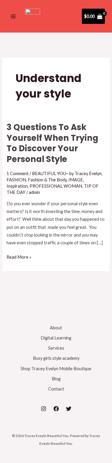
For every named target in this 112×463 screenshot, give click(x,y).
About (56, 327)
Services (56, 348)
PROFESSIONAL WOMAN (56, 186)
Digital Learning (56, 337)
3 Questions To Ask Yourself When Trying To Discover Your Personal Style (52, 143)
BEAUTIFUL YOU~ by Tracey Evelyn (67, 173)
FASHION (16, 179)
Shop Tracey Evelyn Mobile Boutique (56, 368)
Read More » (19, 256)
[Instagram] (43, 408)
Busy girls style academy (56, 358)
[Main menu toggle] (13, 16)
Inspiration (17, 186)
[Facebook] (56, 408)
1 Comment (18, 173)
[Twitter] (68, 408)
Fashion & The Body (47, 179)
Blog (56, 378)
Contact (56, 388)
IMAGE (75, 179)
